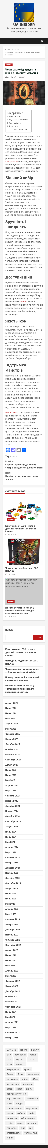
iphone (23, 1049)
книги (29, 1088)
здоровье (28, 1084)
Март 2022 (10, 976)
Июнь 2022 (10, 960)
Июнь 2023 (10, 898)
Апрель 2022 (11, 971)
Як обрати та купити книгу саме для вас (22, 476)
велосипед (33, 1074)
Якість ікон (13, 126)
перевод (31, 1123)
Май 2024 (10, 842)
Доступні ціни (15, 123)
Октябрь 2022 (12, 940)
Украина (19, 1059)
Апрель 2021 (11, 1022)
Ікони (23, 301)
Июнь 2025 (10, 775)
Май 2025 (10, 780)
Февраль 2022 (12, 981)
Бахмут (35, 1049)
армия (27, 1069)
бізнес (21, 1074)
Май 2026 (10, 718)
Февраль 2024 (12, 857)
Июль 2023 (10, 893)
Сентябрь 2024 (13, 821)
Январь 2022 (11, 986)
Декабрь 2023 (12, 868)
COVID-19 (11, 1049)
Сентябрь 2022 (13, 945)
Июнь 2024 (10, 837)
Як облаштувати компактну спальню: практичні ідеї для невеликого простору (24, 591)
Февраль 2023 (12, 919)
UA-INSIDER (24, 24)
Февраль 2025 (12, 796)
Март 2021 (10, 1027)
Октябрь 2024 (12, 816)
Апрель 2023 (11, 909)
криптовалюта (14, 1108)
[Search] (42, 41)
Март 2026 (10, 729)
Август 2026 (11, 703)
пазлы (20, 1123)
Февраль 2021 (12, 1032)
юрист (10, 1137)
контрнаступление (16, 1093)
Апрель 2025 (11, 785)
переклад (12, 1127)
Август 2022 (11, 950)
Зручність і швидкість (19, 119)
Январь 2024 (11, 862)
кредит (19, 1103)
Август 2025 (11, 765)
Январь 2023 (11, 924)
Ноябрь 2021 (11, 996)
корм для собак (15, 1098)
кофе (9, 1103)
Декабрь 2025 (12, 744)
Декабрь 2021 (12, 991)
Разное (9, 65)
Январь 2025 (11, 801)
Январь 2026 (11, 739)
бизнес (10, 1074)
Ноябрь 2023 (11, 873)
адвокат (20, 1064)
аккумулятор (13, 1069)
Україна (32, 1059)
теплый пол (30, 1132)
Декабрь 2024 (12, 806)
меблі (31, 1113)
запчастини (13, 1084)
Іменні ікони (11, 412)
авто (9, 1064)
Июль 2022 (10, 955)
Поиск (9, 630)
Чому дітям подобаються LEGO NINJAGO (24, 552)
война (24, 1079)
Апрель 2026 (11, 723)
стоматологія (14, 1132)
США (9, 1059)
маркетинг (32, 1108)
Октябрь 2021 (12, 1001)
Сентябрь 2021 (13, 1007)
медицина (12, 1118)
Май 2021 (10, 1017)
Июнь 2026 (10, 713)
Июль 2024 (10, 832)
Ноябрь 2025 (11, 749)
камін (10, 1088)
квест (19, 1088)
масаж (10, 1113)
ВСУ (9, 1054)
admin (10, 77)
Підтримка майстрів (18, 129)
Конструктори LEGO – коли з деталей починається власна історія (24, 509)
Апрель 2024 (11, 847)
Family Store (11, 161)
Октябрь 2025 (12, 754)
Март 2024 (10, 852)
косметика (32, 1098)
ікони (15, 456)
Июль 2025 (10, 770)
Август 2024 (11, 826)
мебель (21, 1113)
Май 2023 (10, 904)
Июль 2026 (10, 708)
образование (28, 1118)
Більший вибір (15, 116)
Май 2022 (10, 965)
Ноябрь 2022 (11, 935)
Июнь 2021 (10, 1012)
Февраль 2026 (12, 734)
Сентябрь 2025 (13, 759)
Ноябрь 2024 (11, 811)
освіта (10, 1123)
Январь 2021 (11, 1037)
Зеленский (20, 1054)
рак (31, 1127)
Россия (32, 1054)
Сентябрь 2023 (13, 883)
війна (35, 1079)
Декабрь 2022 (12, 929)
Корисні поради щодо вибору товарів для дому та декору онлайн (24, 464)
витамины (12, 1079)
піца (23, 1127)
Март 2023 (10, 914)
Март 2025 (10, 790)
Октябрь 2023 (12, 878)
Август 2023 (11, 888)
